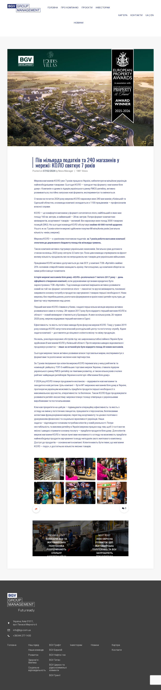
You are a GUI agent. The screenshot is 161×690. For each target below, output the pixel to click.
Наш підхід (33, 645)
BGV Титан (54, 660)
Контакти (117, 650)
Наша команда (36, 650)
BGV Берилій (55, 650)
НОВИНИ (78, 22)
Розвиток (33, 655)
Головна (11, 645)
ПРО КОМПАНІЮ (69, 7)
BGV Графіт (55, 645)
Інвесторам (76, 645)
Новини (95, 645)
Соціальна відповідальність (37, 669)
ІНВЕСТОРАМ (103, 7)
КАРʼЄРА (122, 15)
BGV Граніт (55, 675)
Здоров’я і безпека (33, 661)
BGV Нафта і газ (57, 655)
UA (147, 15)
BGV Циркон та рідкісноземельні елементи (58, 668)
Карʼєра (116, 645)
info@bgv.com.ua (22, 630)
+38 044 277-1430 (22, 635)
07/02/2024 (49, 171)
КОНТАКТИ (136, 15)
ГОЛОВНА (53, 7)
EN (152, 15)
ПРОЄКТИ (87, 7)
